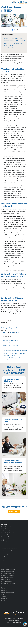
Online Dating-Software (7, 554)
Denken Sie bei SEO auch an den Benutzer (13, 49)
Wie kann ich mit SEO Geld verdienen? (14, 41)
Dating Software (5, 556)
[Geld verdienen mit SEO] (25, 15)
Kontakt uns (4, 590)
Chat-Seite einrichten (6, 562)
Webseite (11, 332)
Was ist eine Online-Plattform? (11, 340)
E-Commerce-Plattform (7, 558)
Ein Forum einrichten (6, 537)
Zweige (3, 594)
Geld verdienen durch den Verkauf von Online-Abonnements (14, 354)
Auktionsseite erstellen (7, 577)
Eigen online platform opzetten (14, 622)
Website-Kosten (13, 511)
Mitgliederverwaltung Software (9, 550)
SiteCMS (3, 600)
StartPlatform (14, 613)
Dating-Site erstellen (6, 527)
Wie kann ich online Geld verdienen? (13, 348)
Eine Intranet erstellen (6, 581)
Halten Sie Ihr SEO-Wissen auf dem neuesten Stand (13, 44)
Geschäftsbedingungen (14, 620)
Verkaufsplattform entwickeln (9, 548)
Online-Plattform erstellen (8, 529)
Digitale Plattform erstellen (8, 583)
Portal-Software (5, 579)
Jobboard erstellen (6, 531)
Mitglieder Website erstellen (8, 560)
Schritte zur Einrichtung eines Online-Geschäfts (13, 359)
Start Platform (19, 2)
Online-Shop (4, 332)
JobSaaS (3, 596)
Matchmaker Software (7, 552)
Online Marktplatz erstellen (8, 533)
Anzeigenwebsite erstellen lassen (9, 535)
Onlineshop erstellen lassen (10, 345)
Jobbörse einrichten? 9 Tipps (13, 421)
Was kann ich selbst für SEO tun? (13, 38)
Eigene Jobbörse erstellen (7, 575)
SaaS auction (4, 598)
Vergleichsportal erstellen (7, 539)
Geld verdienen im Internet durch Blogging (15, 350)
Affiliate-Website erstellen (8, 569)
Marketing (4, 328)
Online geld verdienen (13, 328)
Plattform (17, 332)
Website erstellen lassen (9, 343)
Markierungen (4, 541)
